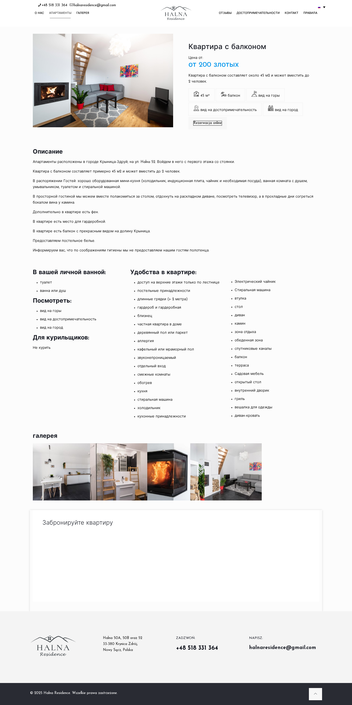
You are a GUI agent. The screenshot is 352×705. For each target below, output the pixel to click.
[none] (322, 7)
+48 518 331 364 (54, 5)
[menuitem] (322, 7)
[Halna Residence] (176, 13)
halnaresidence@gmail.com (95, 5)
